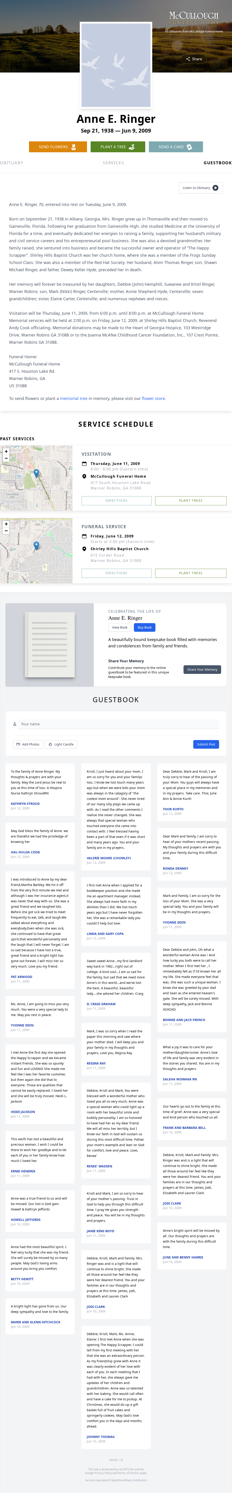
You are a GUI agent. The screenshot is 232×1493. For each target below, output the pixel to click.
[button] (36, 473)
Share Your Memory (202, 669)
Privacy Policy (103, 1473)
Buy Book (145, 627)
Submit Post (206, 744)
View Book (119, 627)
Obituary (11, 162)
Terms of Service (128, 1473)
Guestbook (218, 162)
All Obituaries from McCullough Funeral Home (194, 31)
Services (113, 162)
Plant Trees (191, 500)
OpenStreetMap (121, 1480)
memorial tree (73, 398)
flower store (153, 398)
